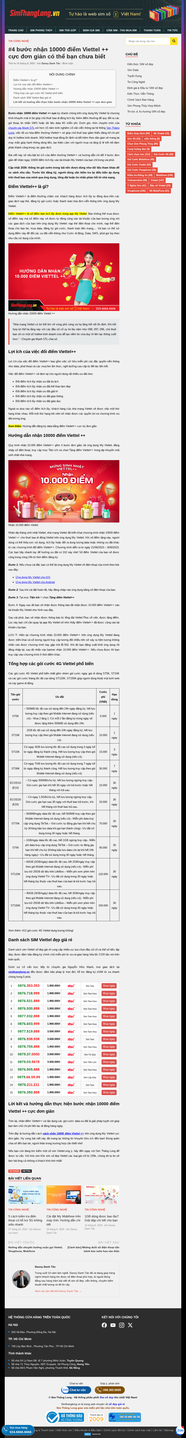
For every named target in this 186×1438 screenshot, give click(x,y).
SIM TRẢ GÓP (67, 30)
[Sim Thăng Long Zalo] (179, 1430)
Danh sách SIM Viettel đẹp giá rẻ (32, 97)
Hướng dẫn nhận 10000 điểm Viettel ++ (36, 88)
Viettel (26, 1171)
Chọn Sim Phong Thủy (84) (142, 143)
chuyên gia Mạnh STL (21, 127)
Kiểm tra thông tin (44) (139, 175)
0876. (29, 986)
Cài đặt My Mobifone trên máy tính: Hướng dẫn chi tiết (63, 1220)
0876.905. (29, 1069)
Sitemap (169, 1430)
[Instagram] (121, 1325)
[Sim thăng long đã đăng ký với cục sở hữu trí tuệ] (124, 1417)
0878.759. (29, 1046)
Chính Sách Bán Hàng (140, 99)
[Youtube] (113, 1325)
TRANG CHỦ (15, 30)
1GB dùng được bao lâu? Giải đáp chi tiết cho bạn (102, 1218)
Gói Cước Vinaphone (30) (141, 170)
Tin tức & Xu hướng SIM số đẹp (146, 111)
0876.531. (29, 1001)
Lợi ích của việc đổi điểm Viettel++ (33, 84)
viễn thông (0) (152, 138)
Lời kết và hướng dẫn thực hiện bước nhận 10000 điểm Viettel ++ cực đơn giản (62, 101)
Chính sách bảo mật (139, 1430)
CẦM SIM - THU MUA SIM (121, 30)
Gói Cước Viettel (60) (139, 164)
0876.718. (29, 993)
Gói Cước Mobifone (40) (140, 159)
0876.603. (29, 1024)
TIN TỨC (172, 30)
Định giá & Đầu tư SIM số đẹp (145, 87)
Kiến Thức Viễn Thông (140, 93)
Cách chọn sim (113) (138, 154)
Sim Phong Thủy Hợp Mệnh (144, 105)
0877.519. (29, 1031)
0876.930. (29, 1008)
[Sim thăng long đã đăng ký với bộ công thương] (64, 1417)
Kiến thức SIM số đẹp (140, 64)
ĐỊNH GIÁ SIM (91, 30)
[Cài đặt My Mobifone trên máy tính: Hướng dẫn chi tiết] (63, 1194)
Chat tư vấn (78, 1390)
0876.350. (29, 1092)
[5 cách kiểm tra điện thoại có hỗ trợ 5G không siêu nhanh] (25, 1194)
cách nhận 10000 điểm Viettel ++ (63, 1133)
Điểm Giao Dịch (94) (138, 133)
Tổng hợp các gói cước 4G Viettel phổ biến (38, 93)
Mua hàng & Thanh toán (40, 1430)
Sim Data (132, 69)
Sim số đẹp (107, 1397)
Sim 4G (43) (133, 138)
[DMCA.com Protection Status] (93, 1434)
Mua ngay (109, 985)
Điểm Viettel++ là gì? (25, 79)
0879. (28, 1077)
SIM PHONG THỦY (41, 30)
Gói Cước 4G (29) (163, 154)
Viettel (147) (157, 180)
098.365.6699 (112, 1390)
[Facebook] (104, 1325)
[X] (130, 1325)
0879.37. (29, 1054)
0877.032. (29, 1016)
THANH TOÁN (152, 30)
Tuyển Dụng (134, 75)
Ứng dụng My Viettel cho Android (35, 582)
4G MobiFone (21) (159, 190)
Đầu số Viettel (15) (160, 185)
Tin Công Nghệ (18, 41)
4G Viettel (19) (161, 133)
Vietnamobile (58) (137, 180)
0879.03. (29, 1062)
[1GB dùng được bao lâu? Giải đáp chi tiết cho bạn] (102, 1194)
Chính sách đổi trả (114, 1430)
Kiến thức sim (64, 1430)
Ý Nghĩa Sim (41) (136, 185)
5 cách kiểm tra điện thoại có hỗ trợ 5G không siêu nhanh (25, 1220)
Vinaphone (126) (136, 190)
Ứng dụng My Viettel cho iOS (33, 577)
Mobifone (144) (164, 175)
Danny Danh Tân (51, 63)
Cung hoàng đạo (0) (138, 149)
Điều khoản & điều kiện (88, 1430)
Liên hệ (157, 1430)
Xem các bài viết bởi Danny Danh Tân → (58, 1291)
